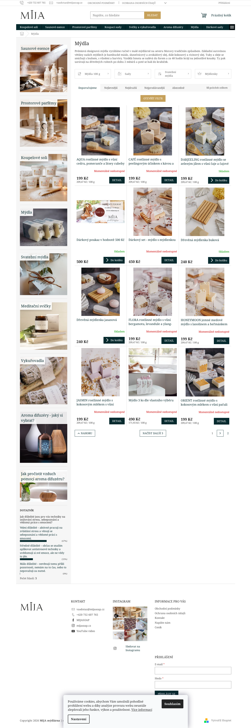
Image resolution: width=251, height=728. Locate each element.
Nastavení (78, 719)
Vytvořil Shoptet (221, 720)
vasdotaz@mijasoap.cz (90, 609)
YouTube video (86, 631)
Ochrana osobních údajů (139, 3)
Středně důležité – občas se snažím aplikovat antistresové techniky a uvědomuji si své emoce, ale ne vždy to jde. (42, 551)
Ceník (158, 627)
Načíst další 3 (153, 433)
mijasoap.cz (84, 625)
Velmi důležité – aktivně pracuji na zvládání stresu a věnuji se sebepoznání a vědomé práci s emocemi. (41, 533)
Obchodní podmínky (101, 3)
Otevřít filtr (153, 98)
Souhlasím (172, 704)
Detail (117, 180)
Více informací (141, 710)
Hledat (152, 15)
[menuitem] (28, 27)
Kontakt (160, 618)
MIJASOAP (83, 620)
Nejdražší (131, 88)
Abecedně (178, 88)
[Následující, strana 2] (220, 433)
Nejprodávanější (154, 88)
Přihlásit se (166, 694)
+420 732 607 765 (87, 614)
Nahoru (86, 433)
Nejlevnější (110, 88)
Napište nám (162, 622)
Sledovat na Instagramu (133, 648)
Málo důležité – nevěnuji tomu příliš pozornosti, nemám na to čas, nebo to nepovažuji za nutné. (43, 567)
